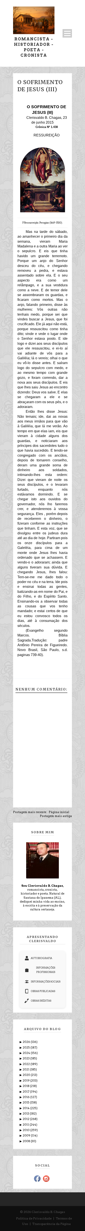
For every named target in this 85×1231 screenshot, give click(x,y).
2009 (27, 1135)
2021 (26, 1069)
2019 (26, 1080)
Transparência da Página (51, 1224)
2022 (27, 1064)
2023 (26, 1058)
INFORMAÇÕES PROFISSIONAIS (45, 970)
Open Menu (67, 33)
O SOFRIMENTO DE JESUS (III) (40, 86)
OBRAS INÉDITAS (41, 1000)
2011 (26, 1124)
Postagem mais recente (29, 812)
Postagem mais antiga (56, 816)
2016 (26, 1097)
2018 (26, 1086)
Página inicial (59, 812)
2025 (27, 1047)
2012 (26, 1119)
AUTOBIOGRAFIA (41, 958)
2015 (26, 1102)
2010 (26, 1130)
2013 (26, 1113)
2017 (26, 1091)
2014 (26, 1108)
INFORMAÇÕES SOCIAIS (45, 981)
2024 (27, 1053)
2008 (27, 1141)
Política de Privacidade (34, 1218)
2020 (27, 1075)
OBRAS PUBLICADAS (43, 991)
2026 (27, 1042)
